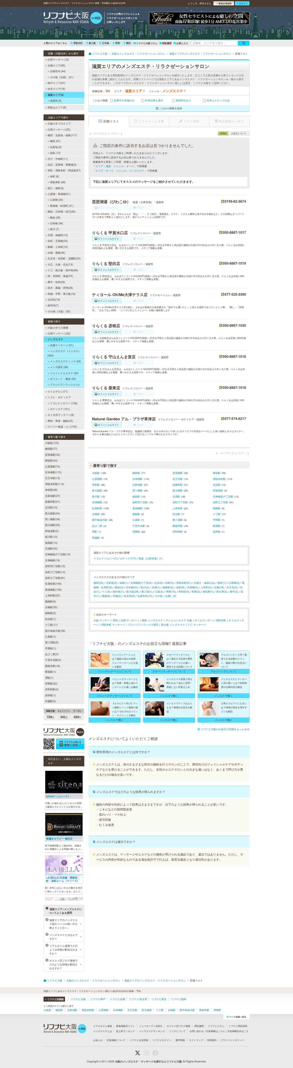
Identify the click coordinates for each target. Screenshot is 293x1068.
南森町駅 (177, 484)
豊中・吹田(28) (56, 282)
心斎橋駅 (97, 479)
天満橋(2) (192, 587)
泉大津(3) (221, 591)
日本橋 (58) (56, 223)
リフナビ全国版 (55, 999)
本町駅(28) (51, 489)
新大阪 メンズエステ (173, 624)
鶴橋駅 (217, 508)
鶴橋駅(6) (50, 601)
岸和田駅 (177, 531)
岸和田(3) (183, 591)
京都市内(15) (144, 596)
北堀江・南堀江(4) (204, 582)
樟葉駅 (217, 525)
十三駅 (217, 514)
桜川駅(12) (51, 536)
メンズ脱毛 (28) (59, 367)
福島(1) (123, 582)
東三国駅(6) (52, 642)
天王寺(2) (232, 587)
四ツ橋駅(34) (52, 519)
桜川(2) (145, 587)
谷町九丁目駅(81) (55, 578)
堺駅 (94, 531)
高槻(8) (106, 596)
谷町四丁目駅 (140, 502)
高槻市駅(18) (52, 666)
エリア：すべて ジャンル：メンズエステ (119, 170)
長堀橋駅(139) (53, 589)
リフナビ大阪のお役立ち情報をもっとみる (225, 729)
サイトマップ (196, 1040)
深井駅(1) (50, 695)
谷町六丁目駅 (180, 502)
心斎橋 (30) (56, 199)
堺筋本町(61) (183, 582)
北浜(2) (158, 582)
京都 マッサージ (130, 620)
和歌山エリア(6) (57, 107)
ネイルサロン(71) (58, 391)
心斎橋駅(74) (52, 466)
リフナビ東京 (159, 999)
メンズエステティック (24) (65, 361)
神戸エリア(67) (56, 83)
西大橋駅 (177, 490)
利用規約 (212, 1040)
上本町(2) (206, 587)
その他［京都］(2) (165, 596)
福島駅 (136, 496)
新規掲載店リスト (125, 1026)
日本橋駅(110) (53, 472)
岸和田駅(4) (52, 689)
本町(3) (169, 582)
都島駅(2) (50, 613)
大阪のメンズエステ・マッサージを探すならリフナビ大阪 (148, 1061)
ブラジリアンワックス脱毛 (143, 624)
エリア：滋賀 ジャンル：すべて (114, 166)
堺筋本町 (78, 43)
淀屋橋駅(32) (52, 454)
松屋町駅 (97, 508)
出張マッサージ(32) (59, 129)
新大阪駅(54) (52, 513)
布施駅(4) (50, 701)
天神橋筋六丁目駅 (223, 496)
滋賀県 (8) (56, 100)
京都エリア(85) (56, 65)
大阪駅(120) (52, 443)
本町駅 (96, 484)
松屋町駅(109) (53, 583)
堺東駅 (136, 531)
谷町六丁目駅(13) (55, 572)
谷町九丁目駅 (220, 502)
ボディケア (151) (60, 409)
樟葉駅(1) (50, 671)
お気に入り (182, 43)
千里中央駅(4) (53, 660)
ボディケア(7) (128, 558)
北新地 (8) (56, 147)
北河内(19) (54, 299)
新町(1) (221, 582)
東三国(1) (146, 591)
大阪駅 (96, 473)
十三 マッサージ (196, 624)
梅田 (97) (55, 141)
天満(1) (156, 587)
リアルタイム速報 (102, 1026)
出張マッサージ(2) (58, 59)
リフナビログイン (162, 1040)
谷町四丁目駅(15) (55, 566)
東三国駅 (177, 519)
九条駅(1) (50, 636)
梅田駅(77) (51, 448)
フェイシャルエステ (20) (64, 373)
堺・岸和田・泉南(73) (60, 276)
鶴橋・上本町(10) (58, 247)
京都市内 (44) (58, 71)
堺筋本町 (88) (58, 182)
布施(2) (117, 596)
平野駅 (217, 519)
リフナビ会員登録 (139, 1040)
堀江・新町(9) (56, 188)
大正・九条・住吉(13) (60, 264)
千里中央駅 (138, 525)
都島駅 (136, 514)
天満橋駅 (97, 502)
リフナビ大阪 (78, 999)
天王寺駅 (177, 479)
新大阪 (92, 43)
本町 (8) (54, 176)
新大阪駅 (97, 490)
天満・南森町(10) (58, 235)
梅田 (128, 43)
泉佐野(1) (208, 591)
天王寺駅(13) (52, 478)
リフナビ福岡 (178, 999)
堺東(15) (171, 591)
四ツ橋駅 (137, 490)
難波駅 (217, 473)
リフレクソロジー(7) (105, 558)
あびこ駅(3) (52, 654)
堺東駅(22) (51, 683)
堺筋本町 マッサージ (113, 624)
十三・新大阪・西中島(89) (63, 270)
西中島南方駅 (99, 519)
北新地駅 (137, 484)
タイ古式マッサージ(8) (61, 414)
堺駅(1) (49, 677)
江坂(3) (159, 591)
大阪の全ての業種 (58, 327)
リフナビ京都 (117, 999)
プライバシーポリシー (232, 1040)
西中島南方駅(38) (55, 630)
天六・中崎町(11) (58, 158)
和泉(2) (196, 591)
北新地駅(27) (52, 495)
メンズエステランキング (152, 1031)
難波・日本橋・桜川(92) (62, 211)
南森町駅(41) (52, 501)
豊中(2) (234, 591)
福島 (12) (55, 152)
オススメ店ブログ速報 (178, 1026)
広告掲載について (116, 1040)
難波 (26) (55, 217)
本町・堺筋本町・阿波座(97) (64, 170)
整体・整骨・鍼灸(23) (60, 420)
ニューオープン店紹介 (151, 1026)
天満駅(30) (51, 548)
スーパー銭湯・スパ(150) (62, 426)
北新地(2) (111, 582)
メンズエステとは (102, 1031)
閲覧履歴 (167, 43)
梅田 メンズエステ (152, 620)
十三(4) (106, 591)
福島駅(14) (51, 542)
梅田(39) (98, 582)
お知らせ (98, 1040)
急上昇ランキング (125, 1031)
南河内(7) (53, 305)
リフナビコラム (216, 1026)
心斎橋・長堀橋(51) (59, 194)
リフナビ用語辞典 (237, 1026)
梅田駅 (136, 473)
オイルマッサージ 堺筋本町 (210, 620)
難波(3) (119, 587)
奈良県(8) (129, 596)
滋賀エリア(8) (56, 95)
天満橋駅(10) (52, 560)
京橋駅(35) (51, 607)
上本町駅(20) (52, 595)
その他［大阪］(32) (59, 311)
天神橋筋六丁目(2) (141, 582)
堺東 (117, 43)
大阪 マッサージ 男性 (106, 620)
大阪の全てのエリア (59, 123)
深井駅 (217, 531)
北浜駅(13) (51, 507)
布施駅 (96, 537)
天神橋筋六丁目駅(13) (57, 554)
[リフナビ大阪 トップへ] (73, 18)
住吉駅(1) (50, 619)
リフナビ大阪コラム (146, 43)
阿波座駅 (218, 490)
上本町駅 (177, 508)
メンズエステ (55, 339)
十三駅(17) (51, 624)
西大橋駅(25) (52, 525)
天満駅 (176, 496)
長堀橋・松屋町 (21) (61, 205)
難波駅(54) (51, 460)
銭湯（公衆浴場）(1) (150, 558)
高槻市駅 (177, 525)
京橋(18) (219, 587)
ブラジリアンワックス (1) (65, 384)
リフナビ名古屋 (138, 999)
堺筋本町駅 (219, 479)
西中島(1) (118, 591)
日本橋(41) (132, 587)
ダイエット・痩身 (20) (63, 378)
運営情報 (180, 1040)
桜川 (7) (54, 229)
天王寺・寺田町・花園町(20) (64, 258)
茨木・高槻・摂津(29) (60, 287)
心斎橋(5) (233, 582)
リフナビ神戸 (98, 999)
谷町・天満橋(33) (58, 241)
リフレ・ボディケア (59, 397)
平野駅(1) (50, 648)
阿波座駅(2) (52, 531)
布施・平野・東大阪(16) (62, 293)
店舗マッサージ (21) (61, 345)
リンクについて (177, 1031)
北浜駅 (217, 484)
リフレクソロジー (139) (63, 403)
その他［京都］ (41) (61, 77)
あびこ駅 (97, 525)
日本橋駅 (137, 479)
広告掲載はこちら (215, 1031)
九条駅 (136, 519)
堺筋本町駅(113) (54, 484)
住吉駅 (176, 514)
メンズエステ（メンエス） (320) (64, 353)
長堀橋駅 (137, 508)
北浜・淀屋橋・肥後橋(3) (62, 164)
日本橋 (105, 43)
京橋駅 (96, 514)
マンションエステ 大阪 (179, 620)
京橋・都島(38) (56, 252)
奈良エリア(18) (56, 88)
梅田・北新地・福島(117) (62, 135)
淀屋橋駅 (177, 473)
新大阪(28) (132, 591)
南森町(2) (168, 587)
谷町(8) (180, 587)
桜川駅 (96, 496)
